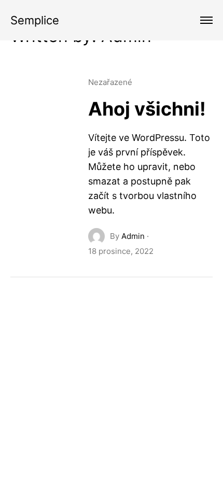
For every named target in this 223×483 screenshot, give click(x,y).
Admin (133, 236)
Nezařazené (110, 82)
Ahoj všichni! (147, 108)
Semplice (34, 20)
